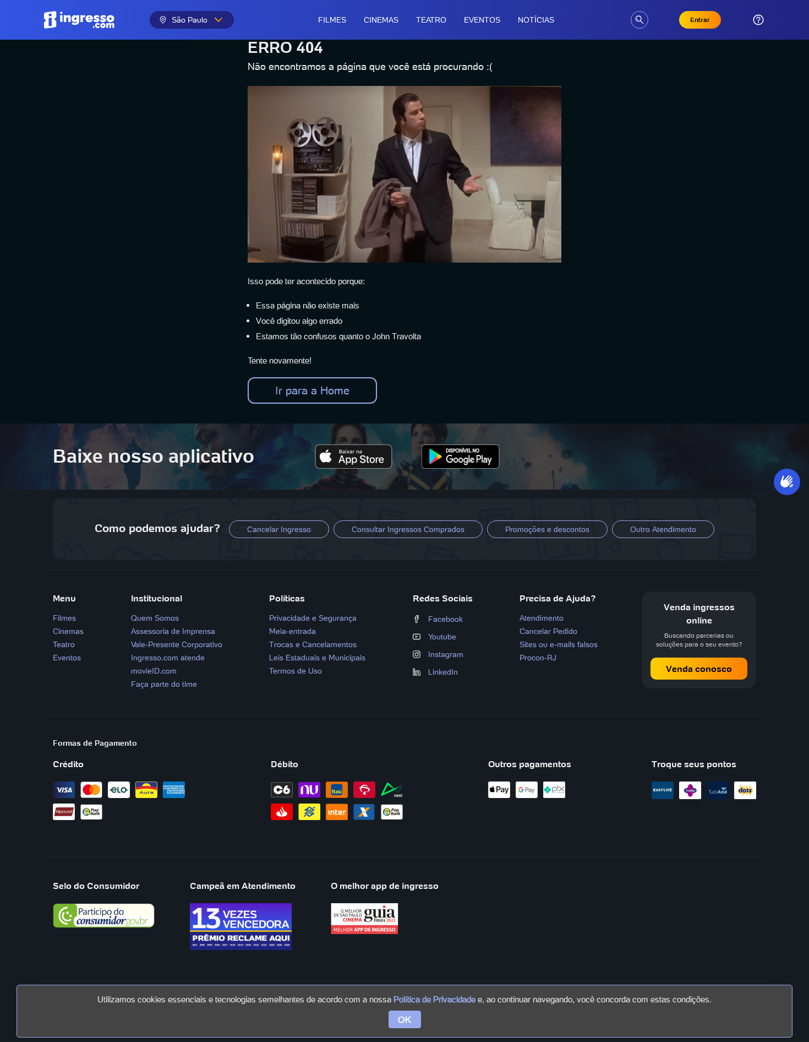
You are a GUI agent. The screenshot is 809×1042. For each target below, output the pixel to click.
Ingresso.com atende (168, 657)
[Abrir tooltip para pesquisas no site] (639, 20)
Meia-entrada (292, 631)
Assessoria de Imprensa (173, 631)
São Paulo (189, 20)
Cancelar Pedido (548, 631)
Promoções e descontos (547, 529)
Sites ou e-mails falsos (559, 644)
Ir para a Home (312, 390)
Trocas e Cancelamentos (313, 644)
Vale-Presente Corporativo (176, 644)
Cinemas (381, 20)
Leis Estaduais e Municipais (317, 657)
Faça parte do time (164, 684)
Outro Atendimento (663, 529)
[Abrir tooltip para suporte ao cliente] (758, 20)
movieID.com (154, 670)
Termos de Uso (295, 670)
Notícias (536, 20)
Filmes (332, 20)
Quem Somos (155, 618)
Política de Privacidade (434, 999)
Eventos (482, 20)
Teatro (431, 20)
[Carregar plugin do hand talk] (787, 482)
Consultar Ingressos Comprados (408, 529)
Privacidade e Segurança (313, 618)
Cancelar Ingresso (279, 529)
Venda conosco (699, 668)
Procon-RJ (538, 657)
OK (405, 1019)
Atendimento (542, 618)
